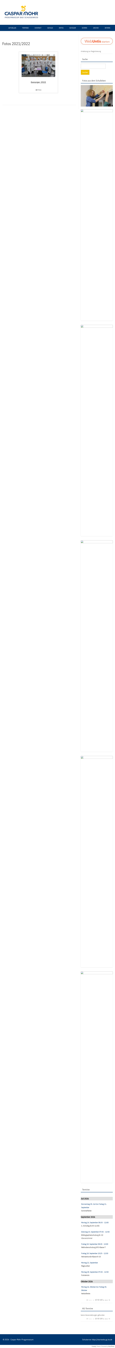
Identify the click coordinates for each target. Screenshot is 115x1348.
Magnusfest (85, 1266)
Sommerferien (86, 1211)
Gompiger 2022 (38, 82)
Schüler (72, 28)
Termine (25, 28)
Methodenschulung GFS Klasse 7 (93, 1247)
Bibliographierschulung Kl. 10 (92, 1235)
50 (98, 1300)
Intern (107, 28)
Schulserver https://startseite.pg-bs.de (97, 1339)
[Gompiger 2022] (38, 76)
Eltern (84, 28)
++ (106, 1300)
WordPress (111, 1346)
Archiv (96, 28)
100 (101, 1300)
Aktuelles (12, 28)
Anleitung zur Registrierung (91, 51)
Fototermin (85, 1275)
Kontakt (38, 28)
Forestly (94, 1346)
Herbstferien (85, 1293)
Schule (50, 28)
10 (96, 1300)
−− (90, 1300)
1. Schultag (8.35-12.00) (90, 1226)
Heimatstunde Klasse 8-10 (91, 1256)
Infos (61, 28)
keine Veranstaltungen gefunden (93, 1315)
